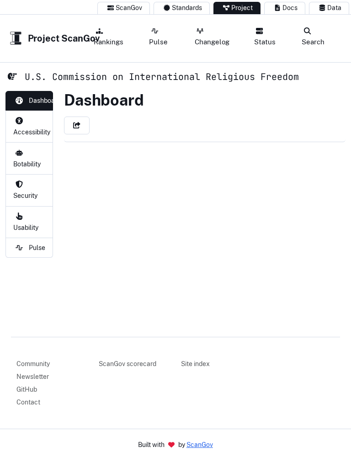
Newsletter (32, 376)
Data (334, 7)
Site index (195, 363)
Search (313, 41)
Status (265, 41)
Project (242, 7)
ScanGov (129, 7)
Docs (290, 7)
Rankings (108, 41)
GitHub (26, 389)
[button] (76, 125)
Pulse (158, 41)
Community (33, 363)
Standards (187, 7)
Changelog (212, 41)
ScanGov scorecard (127, 363)
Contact (28, 402)
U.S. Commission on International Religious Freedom (162, 77)
